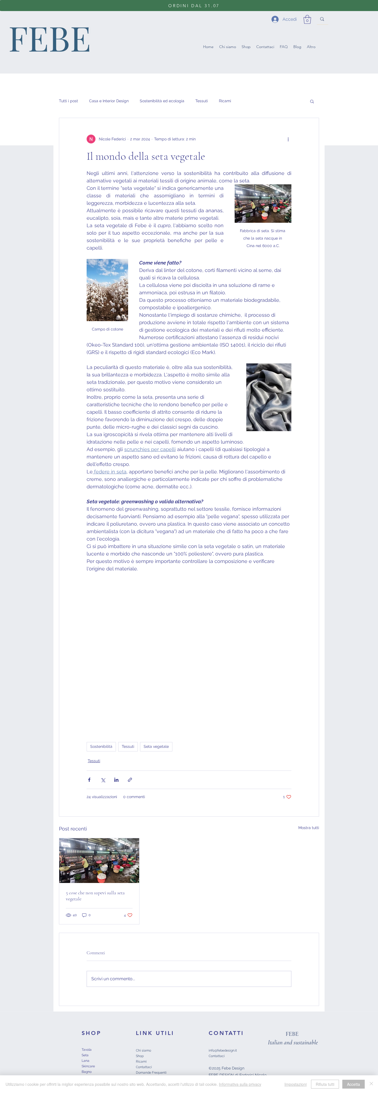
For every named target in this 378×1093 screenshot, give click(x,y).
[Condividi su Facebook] (89, 779)
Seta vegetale (156, 746)
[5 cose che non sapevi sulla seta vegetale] (99, 860)
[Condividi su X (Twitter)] (102, 779)
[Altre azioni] (288, 139)
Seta (85, 1055)
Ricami (225, 101)
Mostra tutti (308, 827)
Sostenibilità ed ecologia (162, 101)
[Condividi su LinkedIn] (116, 779)
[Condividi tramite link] (130, 779)
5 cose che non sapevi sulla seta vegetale (95, 896)
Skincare (88, 1066)
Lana (85, 1061)
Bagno (87, 1072)
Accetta (353, 1084)
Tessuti (201, 101)
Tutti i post (68, 101)
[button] (307, 19)
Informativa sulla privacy (240, 1084)
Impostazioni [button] (295, 1084)
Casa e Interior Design (109, 101)
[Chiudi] (371, 1084)
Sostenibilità (101, 746)
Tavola (87, 1050)
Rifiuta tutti (325, 1084)
